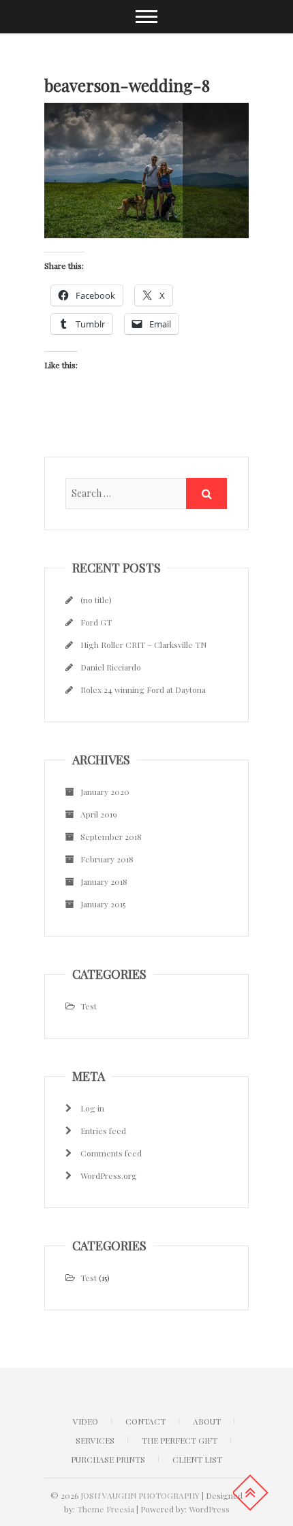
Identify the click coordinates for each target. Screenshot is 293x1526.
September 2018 (111, 836)
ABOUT (207, 1421)
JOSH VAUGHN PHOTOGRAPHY (140, 1495)
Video (85, 1421)
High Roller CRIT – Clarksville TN (143, 644)
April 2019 (98, 814)
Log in (92, 1108)
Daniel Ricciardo (110, 667)
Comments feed (111, 1153)
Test (88, 1006)
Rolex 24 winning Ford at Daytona (143, 689)
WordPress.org (108, 1175)
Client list (197, 1459)
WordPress (209, 1509)
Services (95, 1440)
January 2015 (102, 903)
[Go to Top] (250, 1492)
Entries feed (103, 1130)
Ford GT (96, 622)
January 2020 (104, 791)
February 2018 (107, 859)
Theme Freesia (105, 1509)
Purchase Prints (108, 1459)
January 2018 (103, 881)
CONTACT (145, 1421)
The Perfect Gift (179, 1440)
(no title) (96, 599)
